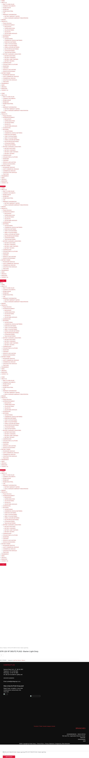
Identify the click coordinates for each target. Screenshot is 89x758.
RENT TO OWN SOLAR (8, 4)
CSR (4, 12)
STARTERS (5, 67)
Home (1, 647)
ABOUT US (4, 2)
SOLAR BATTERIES (9, 30)
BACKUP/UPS (8, 26)
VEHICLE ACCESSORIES (9, 71)
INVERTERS (6, 66)
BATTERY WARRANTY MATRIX (12, 16)
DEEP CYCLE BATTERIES (11, 45)
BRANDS (3, 19)
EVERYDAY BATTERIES (10, 42)
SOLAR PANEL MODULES (11, 33)
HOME (3, 0)
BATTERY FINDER (5, 73)
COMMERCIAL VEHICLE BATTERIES (13, 40)
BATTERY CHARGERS (10, 57)
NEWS (3, 85)
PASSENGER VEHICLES (9, 74)
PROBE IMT (6, 9)
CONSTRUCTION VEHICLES (10, 80)
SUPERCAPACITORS (10, 28)
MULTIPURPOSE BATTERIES (12, 49)
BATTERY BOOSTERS (10, 55)
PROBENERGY (5, 83)
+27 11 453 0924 (13, 671)
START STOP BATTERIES (11, 43)
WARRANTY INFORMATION (9, 14)
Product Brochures (7, 23)
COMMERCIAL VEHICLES (9, 78)
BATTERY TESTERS (9, 61)
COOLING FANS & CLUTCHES (10, 64)
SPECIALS (3, 86)
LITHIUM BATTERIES (10, 50)
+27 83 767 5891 (14, 672)
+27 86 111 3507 (18, 669)
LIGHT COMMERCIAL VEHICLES (11, 76)
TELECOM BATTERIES (10, 52)
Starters (5, 647)
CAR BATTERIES (9, 38)
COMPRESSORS (7, 62)
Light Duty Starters (17, 660)
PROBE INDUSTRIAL (8, 11)
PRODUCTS (4, 21)
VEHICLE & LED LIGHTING (9, 69)
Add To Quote (9, 756)
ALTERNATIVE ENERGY (9, 25)
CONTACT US (4, 90)
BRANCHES (4, 88)
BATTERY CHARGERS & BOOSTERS (12, 54)
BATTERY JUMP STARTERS (11, 59)
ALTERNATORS (7, 35)
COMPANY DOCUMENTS (9, 6)
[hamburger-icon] (3, 186)
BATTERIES (6, 37)
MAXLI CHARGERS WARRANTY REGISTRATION (16, 18)
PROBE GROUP (7, 7)
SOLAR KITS (8, 31)
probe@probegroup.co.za (13, 681)
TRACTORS (6, 81)
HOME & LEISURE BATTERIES (12, 47)
